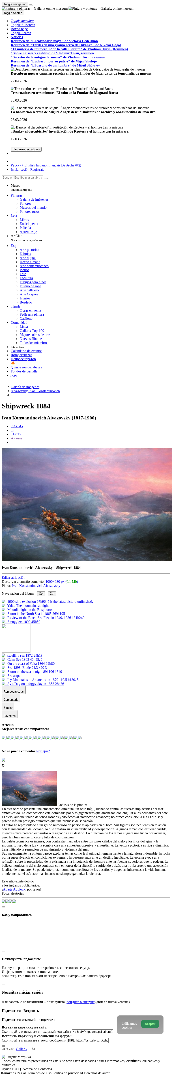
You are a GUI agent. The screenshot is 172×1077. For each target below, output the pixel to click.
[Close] (46, 178)
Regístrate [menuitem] (37, 169)
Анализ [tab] (16, 438)
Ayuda (7, 1069)
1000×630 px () (61, 581)
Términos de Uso (39, 1073)
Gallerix (21, 1049)
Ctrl (41, 593)
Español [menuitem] (41, 165)
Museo (21, 187)
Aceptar (150, 1024)
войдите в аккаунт (81, 1002)
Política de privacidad (68, 1073)
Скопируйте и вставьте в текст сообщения (34, 1040)
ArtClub (26, 238)
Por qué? (43, 751)
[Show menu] (30, 5)
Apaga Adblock (14, 889)
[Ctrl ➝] (22, 655)
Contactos (45, 1069)
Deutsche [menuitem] (67, 165)
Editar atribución (13, 577)
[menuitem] (78, 165)
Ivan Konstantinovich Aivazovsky (36, 585)
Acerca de (30, 1069)
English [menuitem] (29, 165)
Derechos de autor (97, 1073)
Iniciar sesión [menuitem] (20, 169)
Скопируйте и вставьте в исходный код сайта (36, 1031)
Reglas (22, 1073)
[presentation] (90, 442)
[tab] (17, 426)
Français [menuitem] (54, 165)
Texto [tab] (16, 434)
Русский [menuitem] (17, 165)
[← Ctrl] (21, 622)
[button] (22, 21)
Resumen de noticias (26, 149)
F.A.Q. (17, 1069)
